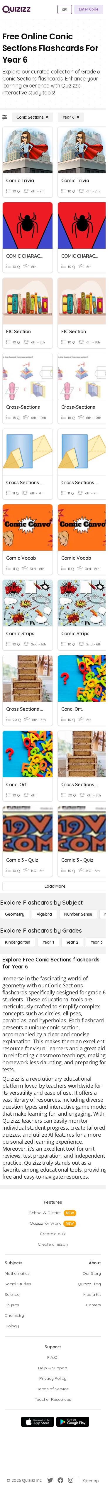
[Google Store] (72, 1422)
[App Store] (37, 1422)
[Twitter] (50, 1480)
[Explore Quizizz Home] (16, 9)
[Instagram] (70, 1480)
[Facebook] (60, 1480)
